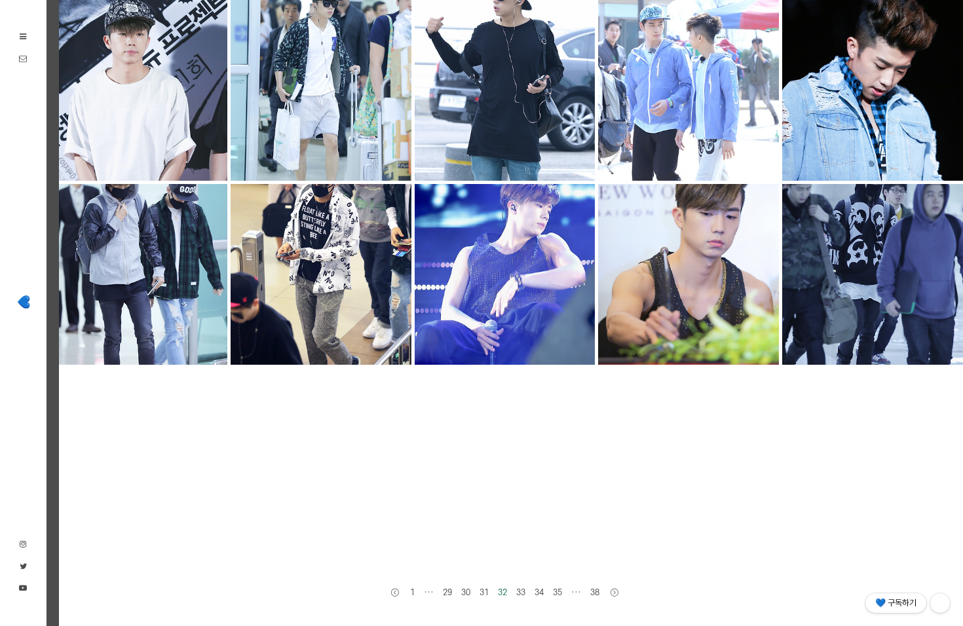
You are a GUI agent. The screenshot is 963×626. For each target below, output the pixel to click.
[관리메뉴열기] (940, 603)
